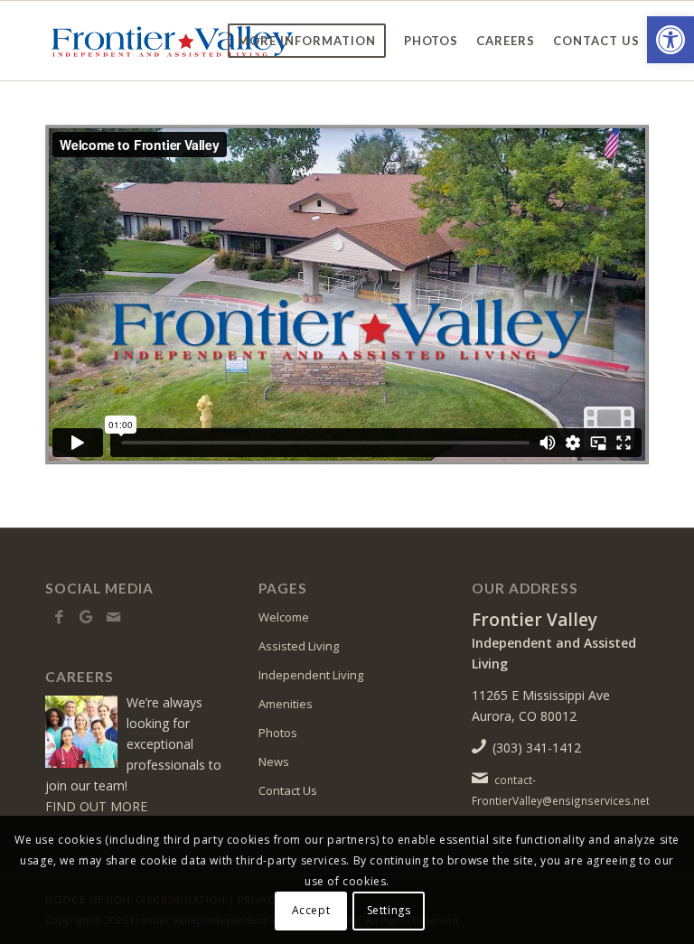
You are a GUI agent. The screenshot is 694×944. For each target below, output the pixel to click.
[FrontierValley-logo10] (170, 40)
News (273, 761)
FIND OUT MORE (96, 806)
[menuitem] (307, 40)
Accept (311, 910)
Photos (277, 732)
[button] (670, 39)
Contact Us (287, 790)
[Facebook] (58, 617)
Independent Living (310, 675)
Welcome (283, 617)
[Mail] (113, 617)
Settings (389, 910)
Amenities (285, 704)
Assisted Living (298, 646)
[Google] (85, 617)
